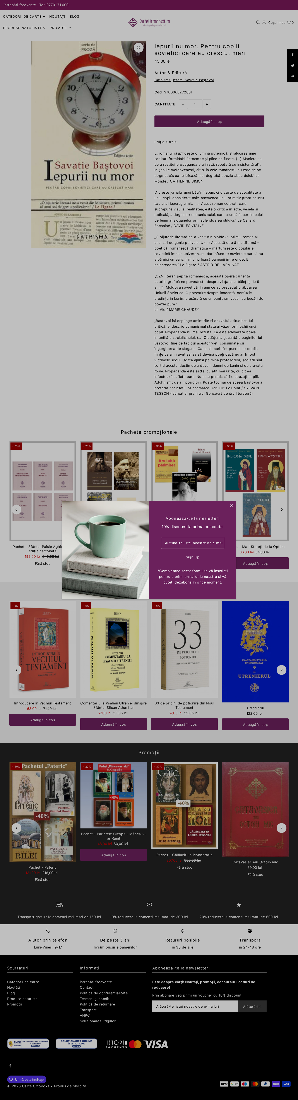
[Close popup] (231, 506)
